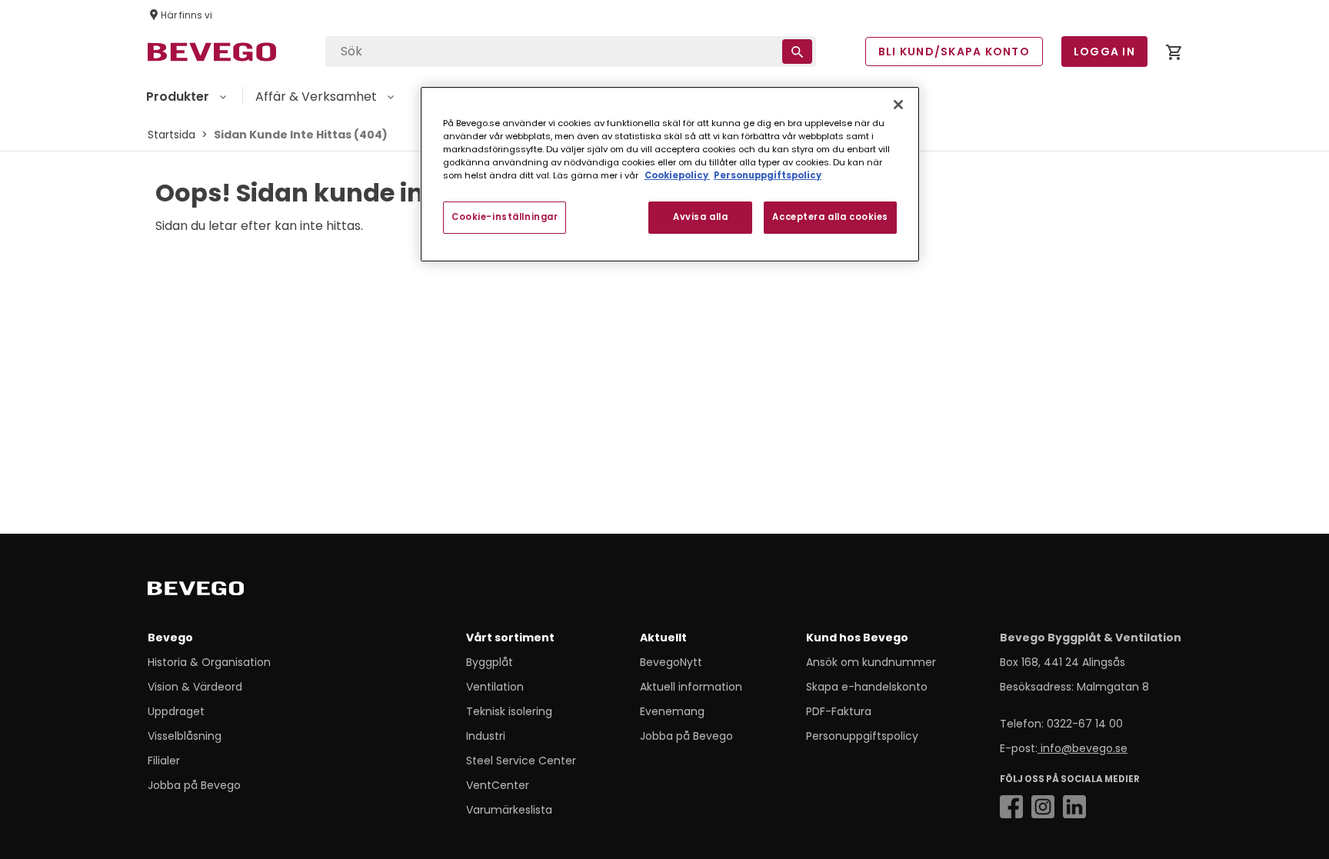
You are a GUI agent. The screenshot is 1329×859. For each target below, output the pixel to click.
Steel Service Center (521, 760)
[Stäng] (898, 105)
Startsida (171, 134)
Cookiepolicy (677, 175)
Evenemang (672, 711)
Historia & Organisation (209, 662)
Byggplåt (489, 662)
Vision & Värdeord (195, 686)
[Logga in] (1173, 55)
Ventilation (495, 686)
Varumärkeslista (509, 809)
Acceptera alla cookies (830, 217)
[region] (670, 174)
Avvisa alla (700, 217)
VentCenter (497, 785)
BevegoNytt (671, 662)
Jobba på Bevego (194, 785)
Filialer (164, 760)
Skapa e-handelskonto (867, 686)
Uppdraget (176, 711)
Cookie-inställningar (504, 217)
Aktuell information (691, 686)
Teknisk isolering (509, 711)
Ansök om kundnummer (871, 662)
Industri (485, 736)
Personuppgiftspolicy (862, 736)
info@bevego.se (1082, 748)
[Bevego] (217, 591)
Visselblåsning (185, 736)
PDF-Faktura (838, 711)
